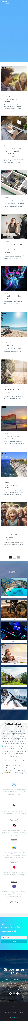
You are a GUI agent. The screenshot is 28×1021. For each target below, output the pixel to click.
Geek (17, 1010)
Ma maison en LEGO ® (13, 200)
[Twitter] (14, 1006)
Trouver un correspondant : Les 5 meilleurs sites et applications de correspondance (13, 151)
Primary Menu (25, 2)
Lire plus (14, 800)
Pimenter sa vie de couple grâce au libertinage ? (12, 99)
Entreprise (14, 1012)
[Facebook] (12, 1006)
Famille (22, 1010)
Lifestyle (7, 1012)
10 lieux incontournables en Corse (12, 485)
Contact (21, 1012)
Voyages (6, 1010)
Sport (12, 1010)
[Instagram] (15, 1006)
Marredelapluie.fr (15, 1017)
